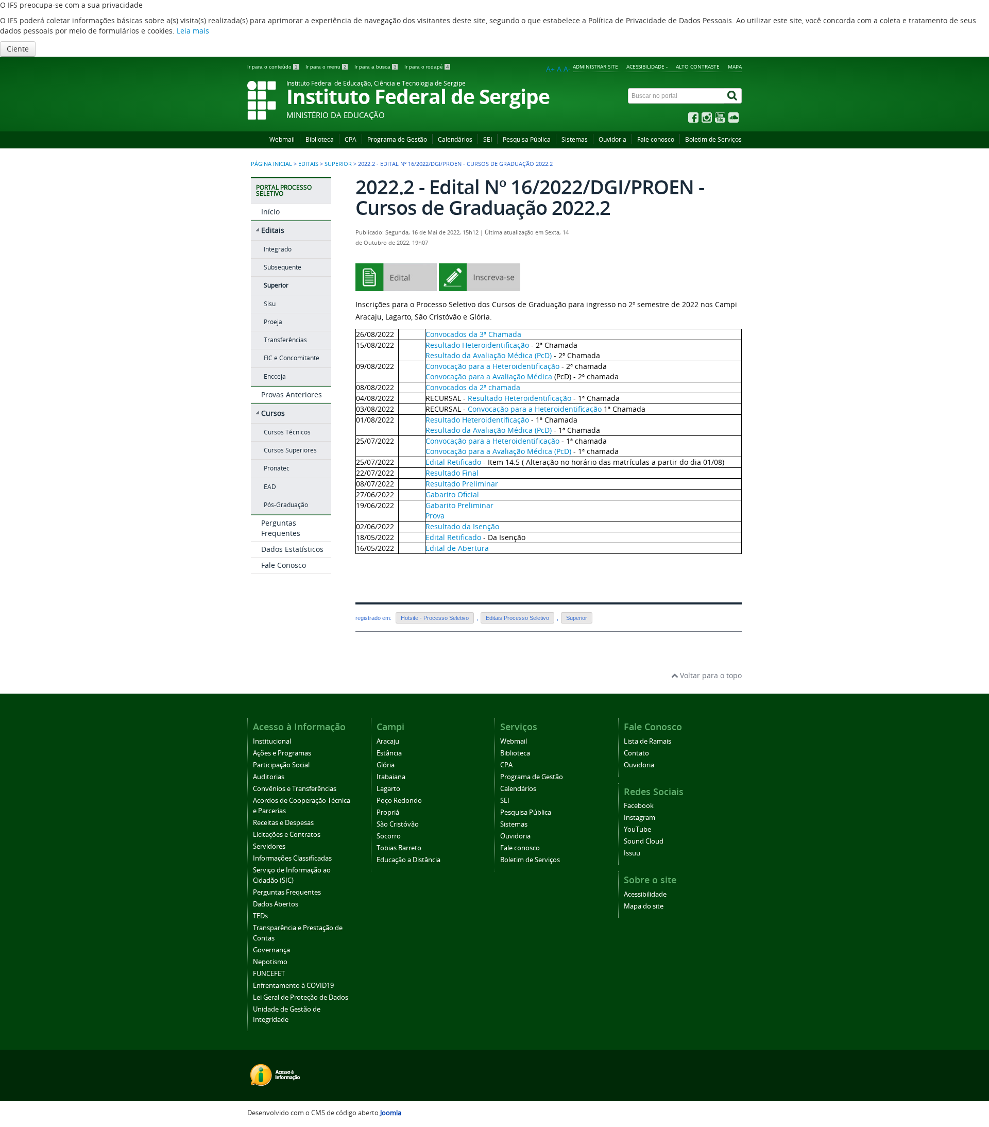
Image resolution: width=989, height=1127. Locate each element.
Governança (271, 950)
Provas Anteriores (291, 394)
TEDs (260, 916)
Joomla (390, 1112)
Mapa (735, 66)
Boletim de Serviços (713, 139)
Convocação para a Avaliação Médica (488, 376)
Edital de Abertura (457, 548)
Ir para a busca (375, 67)
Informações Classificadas (292, 858)
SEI (487, 139)
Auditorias (268, 776)
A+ (550, 69)
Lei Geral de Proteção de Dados (300, 997)
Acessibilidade (645, 894)
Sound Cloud (643, 841)
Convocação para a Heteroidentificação (492, 366)
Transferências (285, 340)
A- (567, 69)
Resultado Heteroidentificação (477, 345)
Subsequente (282, 267)
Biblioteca (319, 139)
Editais (308, 163)
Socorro (389, 836)
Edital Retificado (453, 462)
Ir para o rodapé (426, 67)
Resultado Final (452, 473)
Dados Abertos (275, 904)
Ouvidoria (612, 139)
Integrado (278, 249)
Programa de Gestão (397, 139)
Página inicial (271, 163)
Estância (389, 753)
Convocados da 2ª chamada (472, 387)
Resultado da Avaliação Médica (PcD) (488, 355)
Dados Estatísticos (292, 549)
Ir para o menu (326, 67)
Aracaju (388, 741)
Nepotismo (270, 961)
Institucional (272, 741)
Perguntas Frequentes (280, 528)
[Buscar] (733, 96)
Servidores (269, 846)
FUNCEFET (269, 973)
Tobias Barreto (399, 848)
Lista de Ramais (647, 741)
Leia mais (193, 31)
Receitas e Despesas (283, 822)
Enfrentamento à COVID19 (293, 985)
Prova (435, 515)
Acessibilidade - (647, 66)
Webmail (282, 139)
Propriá (388, 812)
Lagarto (388, 788)
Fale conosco (655, 139)
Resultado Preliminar (461, 484)
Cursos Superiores (290, 450)
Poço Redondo (399, 800)
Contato (636, 753)
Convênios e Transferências (294, 788)
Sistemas (574, 139)
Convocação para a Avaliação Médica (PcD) (498, 451)
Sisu (270, 304)
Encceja (275, 376)
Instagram (639, 817)
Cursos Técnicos (287, 432)
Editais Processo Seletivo (517, 618)
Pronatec (276, 468)
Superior (338, 163)
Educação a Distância (408, 859)
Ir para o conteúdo (272, 67)
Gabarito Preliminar (459, 505)
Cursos (273, 413)
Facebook (639, 805)
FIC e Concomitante (291, 358)
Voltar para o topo (710, 675)
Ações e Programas (282, 753)
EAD (270, 487)
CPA (350, 139)
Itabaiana (391, 776)
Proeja (273, 322)
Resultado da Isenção (462, 526)
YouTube (637, 829)
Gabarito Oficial (452, 494)
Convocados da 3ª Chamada (473, 334)
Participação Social (281, 765)
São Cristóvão (398, 824)
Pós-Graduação (286, 505)
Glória (386, 765)
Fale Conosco (283, 565)
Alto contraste (698, 66)
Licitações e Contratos (286, 834)
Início (270, 211)
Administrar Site (595, 66)
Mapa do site (643, 906)
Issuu (632, 853)
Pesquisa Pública (527, 139)
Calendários (455, 139)
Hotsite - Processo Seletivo (435, 618)
